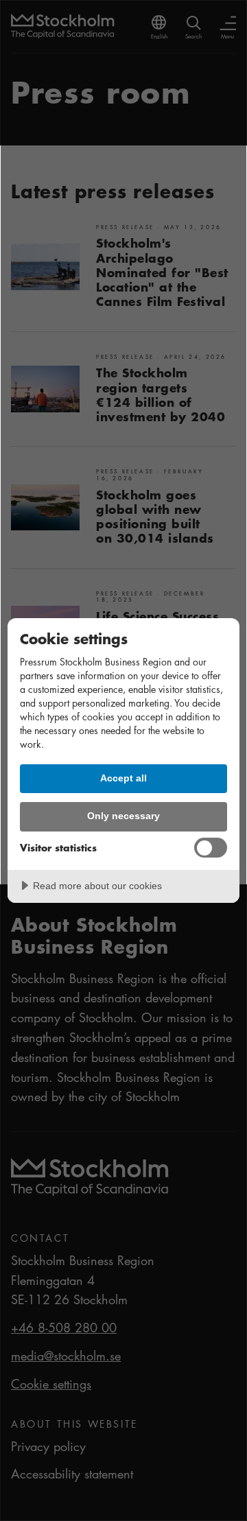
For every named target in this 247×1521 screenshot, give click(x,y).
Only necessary (123, 815)
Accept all (123, 778)
